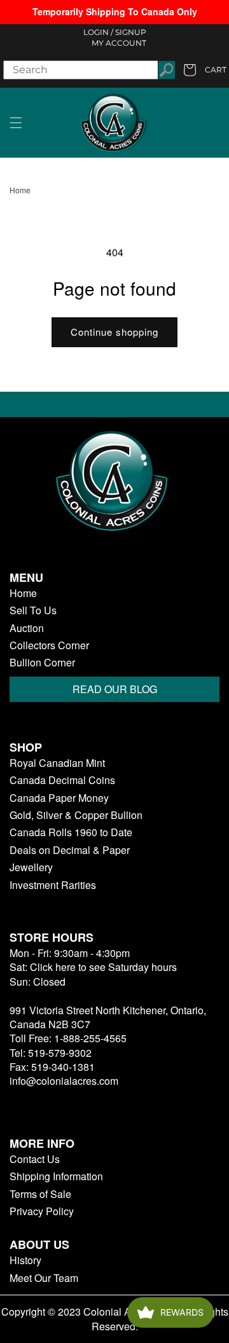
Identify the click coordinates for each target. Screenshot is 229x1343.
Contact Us (35, 1159)
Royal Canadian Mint (57, 763)
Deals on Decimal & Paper (70, 850)
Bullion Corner (42, 663)
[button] (16, 123)
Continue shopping (114, 331)
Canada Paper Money (59, 798)
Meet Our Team (44, 1278)
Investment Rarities (53, 885)
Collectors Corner (49, 645)
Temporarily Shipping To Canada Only (114, 11)
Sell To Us (33, 610)
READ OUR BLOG (115, 689)
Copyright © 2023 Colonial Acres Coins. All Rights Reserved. (114, 1319)
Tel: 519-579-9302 (51, 1052)
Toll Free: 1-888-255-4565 (68, 1038)
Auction (27, 628)
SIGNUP (130, 32)
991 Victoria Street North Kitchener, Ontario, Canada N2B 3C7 (108, 1017)
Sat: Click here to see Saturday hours (93, 967)
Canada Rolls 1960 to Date (71, 832)
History (25, 1260)
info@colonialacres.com (64, 1080)
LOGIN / (98, 32)
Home (20, 190)
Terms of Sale (40, 1194)
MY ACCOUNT (119, 43)
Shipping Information (56, 1176)
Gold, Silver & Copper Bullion (76, 815)
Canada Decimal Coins (62, 780)
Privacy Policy (42, 1211)
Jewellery (31, 867)
